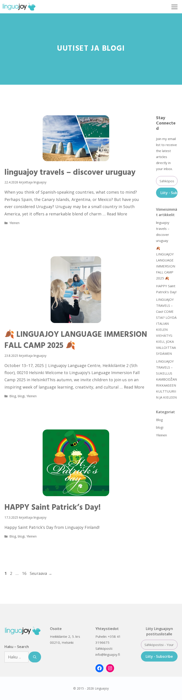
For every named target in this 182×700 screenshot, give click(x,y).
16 (25, 573)
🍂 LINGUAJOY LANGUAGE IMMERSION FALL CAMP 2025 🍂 (75, 340)
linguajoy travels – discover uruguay (69, 172)
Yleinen (14, 223)
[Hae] (34, 657)
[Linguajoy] (19, 6)
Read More (117, 214)
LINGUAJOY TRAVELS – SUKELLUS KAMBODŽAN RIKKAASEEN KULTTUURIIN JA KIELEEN (167, 379)
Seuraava (41, 573)
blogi (21, 396)
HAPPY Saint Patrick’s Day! (53, 507)
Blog (12, 396)
